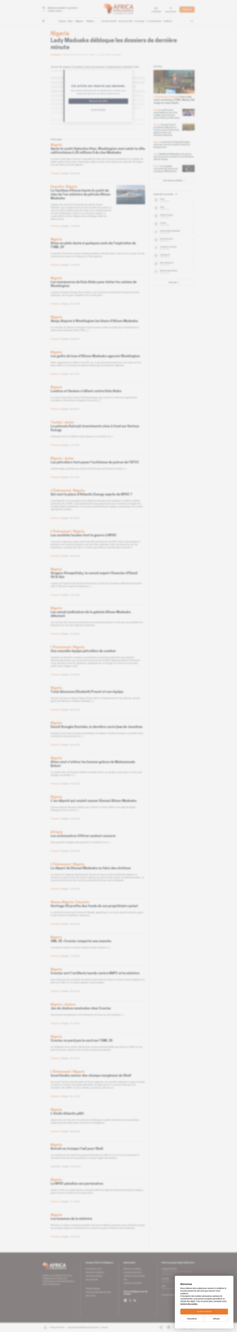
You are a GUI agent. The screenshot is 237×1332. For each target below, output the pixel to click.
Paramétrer (192, 1319)
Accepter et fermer (204, 1311)
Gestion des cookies (188, 1304)
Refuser (216, 1319)
